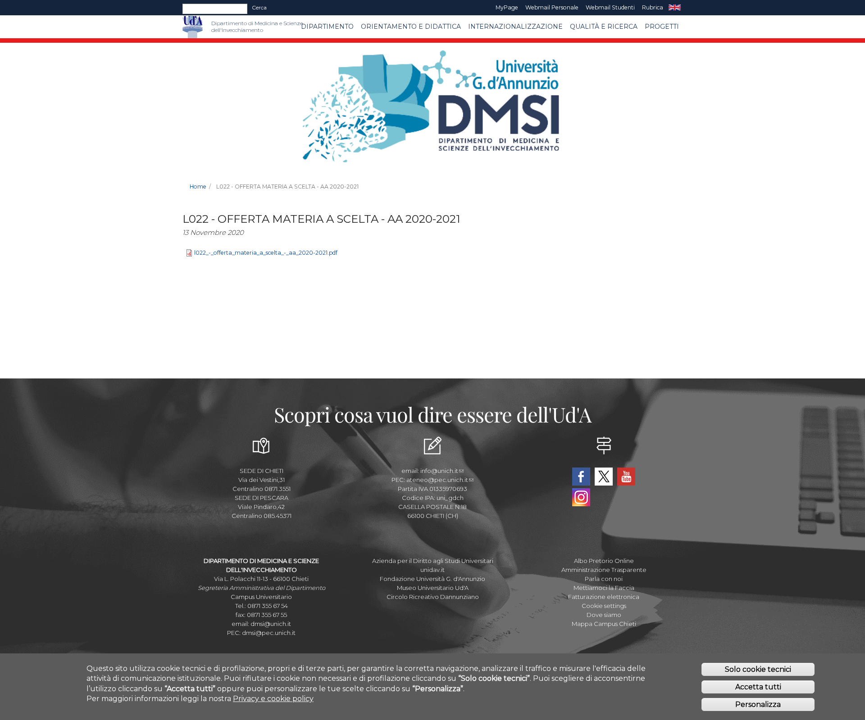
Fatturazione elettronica (603, 596)
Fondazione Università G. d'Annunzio (432, 578)
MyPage (507, 7)
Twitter (603, 476)
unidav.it (432, 569)
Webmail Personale (551, 7)
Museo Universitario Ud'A (433, 587)
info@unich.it (439, 470)
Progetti (662, 26)
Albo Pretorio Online (604, 560)
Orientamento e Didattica (411, 26)
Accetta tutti (758, 686)
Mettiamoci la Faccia (604, 587)
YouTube (626, 476)
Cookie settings (604, 605)
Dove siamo (604, 614)
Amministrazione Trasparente (603, 569)
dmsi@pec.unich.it (269, 632)
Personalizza (758, 704)
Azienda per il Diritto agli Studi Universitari (432, 560)
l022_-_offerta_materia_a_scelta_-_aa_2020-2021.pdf (265, 253)
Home (198, 186)
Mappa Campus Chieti (604, 623)
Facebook (581, 476)
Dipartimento (327, 26)
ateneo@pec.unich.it (437, 479)
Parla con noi (604, 578)
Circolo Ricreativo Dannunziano (433, 596)
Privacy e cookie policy (273, 698)
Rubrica (652, 7)
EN (675, 7)
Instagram (581, 497)
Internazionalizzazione (515, 26)
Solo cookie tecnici (758, 669)
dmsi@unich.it (270, 623)
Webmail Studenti (610, 7)
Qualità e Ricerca (603, 26)
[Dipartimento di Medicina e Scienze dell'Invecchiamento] (207, 26)
